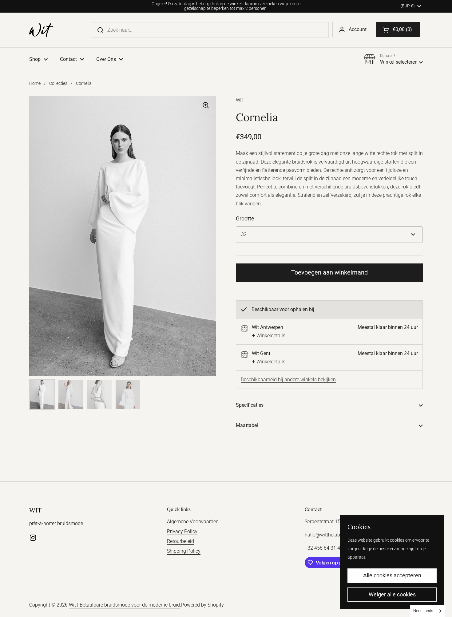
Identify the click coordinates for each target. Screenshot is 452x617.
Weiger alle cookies (392, 594)
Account (358, 29)
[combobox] (428, 611)
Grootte (245, 218)
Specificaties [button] (250, 405)
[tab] (268, 335)
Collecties (58, 83)
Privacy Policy (182, 531)
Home (35, 83)
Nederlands (423, 610)
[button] (398, 29)
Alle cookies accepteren (392, 575)
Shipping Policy (183, 551)
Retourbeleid (180, 541)
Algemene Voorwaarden (193, 521)
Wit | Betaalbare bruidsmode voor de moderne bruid (124, 605)
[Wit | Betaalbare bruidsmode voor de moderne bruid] (41, 30)
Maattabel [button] (247, 425)
